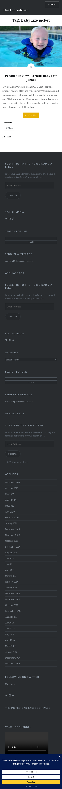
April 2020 (10, 512)
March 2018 (10, 646)
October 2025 (11, 488)
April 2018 (10, 640)
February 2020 (11, 517)
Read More (31, 115)
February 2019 (11, 582)
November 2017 (12, 663)
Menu (53, 4)
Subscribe (12, 195)
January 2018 (11, 652)
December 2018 (12, 593)
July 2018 (9, 622)
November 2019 (12, 535)
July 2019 (9, 558)
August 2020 (11, 500)
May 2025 (9, 494)
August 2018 (11, 617)
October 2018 (11, 605)
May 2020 (9, 506)
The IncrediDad (16, 10)
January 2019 (11, 587)
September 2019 (12, 547)
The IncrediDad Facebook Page (27, 707)
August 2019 (11, 552)
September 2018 (12, 611)
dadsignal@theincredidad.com (19, 261)
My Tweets (10, 684)
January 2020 (11, 523)
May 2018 (9, 634)
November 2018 (12, 599)
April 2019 (10, 570)
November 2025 (12, 482)
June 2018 (10, 628)
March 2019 (10, 576)
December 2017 (12, 657)
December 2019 (12, 529)
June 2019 (10, 564)
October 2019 (11, 541)
